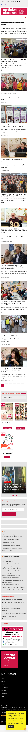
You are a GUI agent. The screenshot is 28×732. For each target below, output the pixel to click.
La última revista (4, 3)
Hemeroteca (4, 693)
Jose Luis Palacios (5, 170)
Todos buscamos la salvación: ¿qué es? (14, 488)
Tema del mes (5, 607)
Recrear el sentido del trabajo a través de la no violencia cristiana (13, 160)
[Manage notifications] (25, 729)
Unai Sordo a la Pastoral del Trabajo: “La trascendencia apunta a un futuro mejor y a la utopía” (14, 230)
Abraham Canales (5, 135)
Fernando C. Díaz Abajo (7, 312)
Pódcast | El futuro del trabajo (11, 557)
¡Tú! (4, 531)
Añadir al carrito (7, 428)
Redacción (4, 70)
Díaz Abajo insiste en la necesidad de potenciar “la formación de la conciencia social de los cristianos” (12, 267)
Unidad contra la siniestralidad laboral (11, 545)
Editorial (4, 602)
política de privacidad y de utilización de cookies (14, 716)
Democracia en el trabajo (8, 542)
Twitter (3, 4)
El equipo (3, 681)
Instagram (5, 4)
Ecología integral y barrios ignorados (10, 539)
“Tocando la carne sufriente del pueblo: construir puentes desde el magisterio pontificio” (12, 370)
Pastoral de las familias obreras (10, 335)
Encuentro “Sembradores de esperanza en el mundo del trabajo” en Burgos (13, 60)
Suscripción (13, 1)
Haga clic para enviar (9, 514)
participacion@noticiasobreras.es (10, 618)
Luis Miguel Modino (6, 380)
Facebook (1, 4)
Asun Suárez (4, 102)
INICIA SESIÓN (16, 3)
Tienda (10, 3)
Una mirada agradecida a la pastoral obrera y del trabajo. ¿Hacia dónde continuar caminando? (13, 303)
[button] (12, 495)
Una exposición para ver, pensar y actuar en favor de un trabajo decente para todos (13, 126)
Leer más (7, 457)
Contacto (8, 1)
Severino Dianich (8, 491)
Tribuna (5, 484)
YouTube (7, 4)
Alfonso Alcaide (5, 344)
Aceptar (11, 726)
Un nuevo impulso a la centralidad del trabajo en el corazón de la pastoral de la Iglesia (14, 195)
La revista (3, 1)
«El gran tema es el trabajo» (9, 93)
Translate (13, 400)
